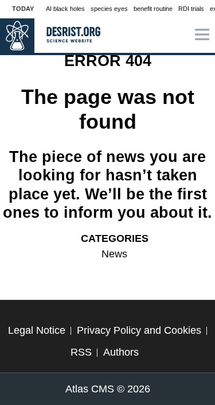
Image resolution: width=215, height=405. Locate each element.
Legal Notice (36, 330)
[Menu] (202, 35)
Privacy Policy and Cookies (139, 330)
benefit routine (153, 8)
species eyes (109, 8)
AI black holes (65, 8)
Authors (121, 352)
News (114, 254)
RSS (81, 352)
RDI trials (191, 8)
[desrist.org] (17, 35)
